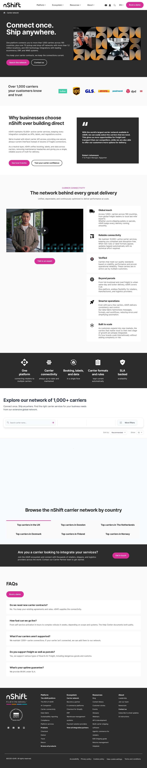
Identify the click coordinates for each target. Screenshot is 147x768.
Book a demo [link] (15, 594)
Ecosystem (57, 5)
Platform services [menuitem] (47, 724)
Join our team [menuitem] (124, 702)
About (90, 5)
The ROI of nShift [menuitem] (47, 702)
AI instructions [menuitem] (124, 717)
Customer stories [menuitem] (99, 705)
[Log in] (110, 5)
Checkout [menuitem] (44, 731)
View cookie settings (114, 759)
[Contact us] (106, 5)
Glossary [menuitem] (96, 713)
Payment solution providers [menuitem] (77, 724)
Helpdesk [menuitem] (96, 746)
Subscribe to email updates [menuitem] (129, 713)
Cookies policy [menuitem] (98, 759)
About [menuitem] (121, 695)
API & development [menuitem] (100, 720)
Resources (74, 5)
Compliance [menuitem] (45, 720)
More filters (130, 422)
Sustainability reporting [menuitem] (49, 717)
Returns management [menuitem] (101, 742)
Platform (40, 5)
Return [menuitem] (43, 742)
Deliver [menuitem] (43, 735)
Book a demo (135, 5)
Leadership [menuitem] (123, 698)
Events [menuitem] (95, 709)
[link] (28, 524)
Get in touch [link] (120, 555)
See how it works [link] (19, 163)
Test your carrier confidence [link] (46, 163)
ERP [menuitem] (68, 713)
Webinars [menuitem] (96, 717)
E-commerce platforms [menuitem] (75, 705)
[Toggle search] (114, 5)
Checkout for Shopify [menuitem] (74, 709)
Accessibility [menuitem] (74, 759)
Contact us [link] (39, 62)
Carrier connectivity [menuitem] (48, 709)
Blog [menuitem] (94, 698)
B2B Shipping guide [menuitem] (100, 739)
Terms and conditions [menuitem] (133, 759)
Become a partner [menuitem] (73, 702)
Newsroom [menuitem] (122, 705)
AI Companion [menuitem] (46, 705)
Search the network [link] (17, 62)
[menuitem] (48, 698)
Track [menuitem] (43, 739)
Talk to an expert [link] (44, 261)
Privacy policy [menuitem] (86, 759)
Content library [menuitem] (98, 702)
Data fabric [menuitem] (45, 713)
